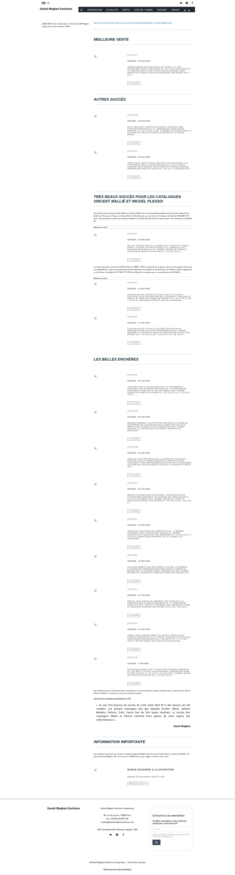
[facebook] (192, 3)
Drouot (145, 783)
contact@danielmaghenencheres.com (117, 822)
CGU (99, 829)
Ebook (131, 783)
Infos (137, 783)
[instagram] (186, 3)
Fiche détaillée (134, 83)
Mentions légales (124, 829)
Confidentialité (109, 829)
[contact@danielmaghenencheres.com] (181, 3)
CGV (135, 829)
